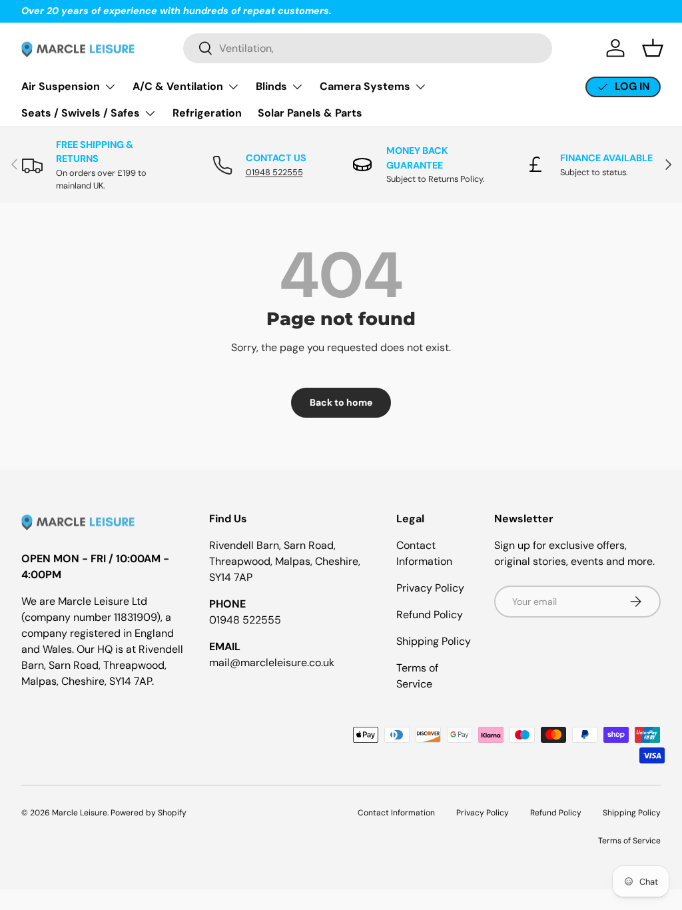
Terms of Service (629, 840)
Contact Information (396, 812)
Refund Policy (429, 615)
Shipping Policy (433, 641)
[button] (652, 48)
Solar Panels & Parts (310, 113)
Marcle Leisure (79, 812)
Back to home (341, 402)
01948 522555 (274, 172)
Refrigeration (207, 113)
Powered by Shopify (148, 812)
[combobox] (367, 48)
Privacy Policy (430, 588)
